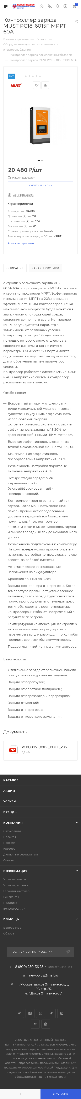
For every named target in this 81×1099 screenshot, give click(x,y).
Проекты (9, 837)
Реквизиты (11, 897)
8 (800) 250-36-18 (29, 967)
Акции (9, 790)
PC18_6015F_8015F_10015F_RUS (44, 747)
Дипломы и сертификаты (20, 854)
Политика (10, 902)
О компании (12, 831)
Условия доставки (15, 885)
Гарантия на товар (16, 891)
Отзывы (8, 860)
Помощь (11, 919)
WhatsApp (45, 1024)
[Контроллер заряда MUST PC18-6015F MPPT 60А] (40, 125)
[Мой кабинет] (65, 7)
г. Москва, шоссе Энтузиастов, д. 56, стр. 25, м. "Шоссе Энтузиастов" (43, 988)
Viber (35, 1024)
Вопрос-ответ (12, 927)
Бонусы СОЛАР (14, 908)
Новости (9, 842)
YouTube (61, 1013)
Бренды (10, 812)
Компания (13, 822)
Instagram (40, 1013)
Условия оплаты (14, 879)
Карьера (9, 848)
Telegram (51, 1013)
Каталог (10, 780)
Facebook (30, 1013)
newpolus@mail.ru (43, 975)
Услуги (9, 801)
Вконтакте (19, 1013)
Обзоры (9, 933)
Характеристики (45, 268)
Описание (14, 268)
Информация (15, 871)
